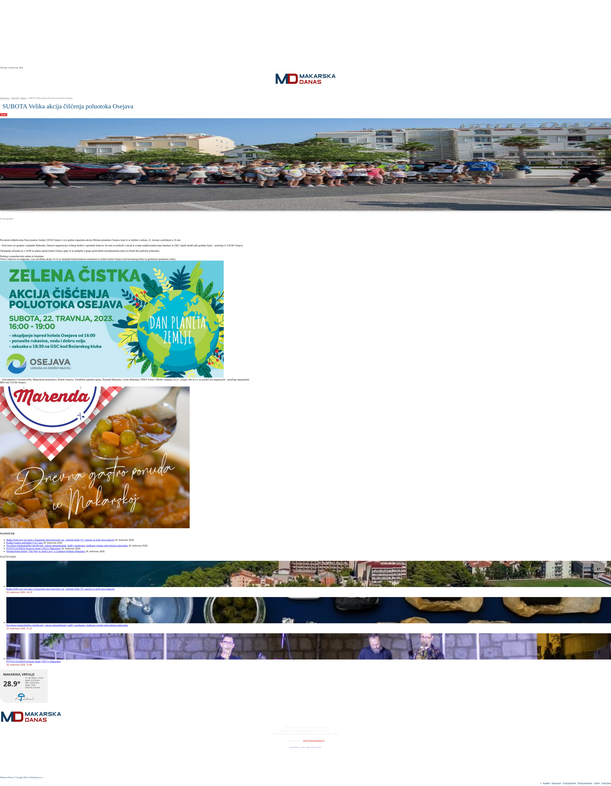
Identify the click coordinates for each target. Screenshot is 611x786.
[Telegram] (74, 227)
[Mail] (582, 68)
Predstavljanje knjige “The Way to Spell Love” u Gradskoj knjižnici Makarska (45, 551)
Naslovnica (5, 98)
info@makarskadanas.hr (314, 740)
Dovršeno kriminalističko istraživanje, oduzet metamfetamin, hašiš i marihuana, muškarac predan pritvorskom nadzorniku (67, 545)
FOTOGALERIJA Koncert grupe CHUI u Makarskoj (33, 548)
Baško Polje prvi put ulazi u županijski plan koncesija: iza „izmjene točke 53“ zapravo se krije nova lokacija (60, 540)
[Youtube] (586, 68)
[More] (85, 227)
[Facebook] (575, 68)
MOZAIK (15, 98)
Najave (23, 98)
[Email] (62, 227)
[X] (39, 227)
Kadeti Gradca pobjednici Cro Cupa (24, 542)
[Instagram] (578, 68)
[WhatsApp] (51, 227)
